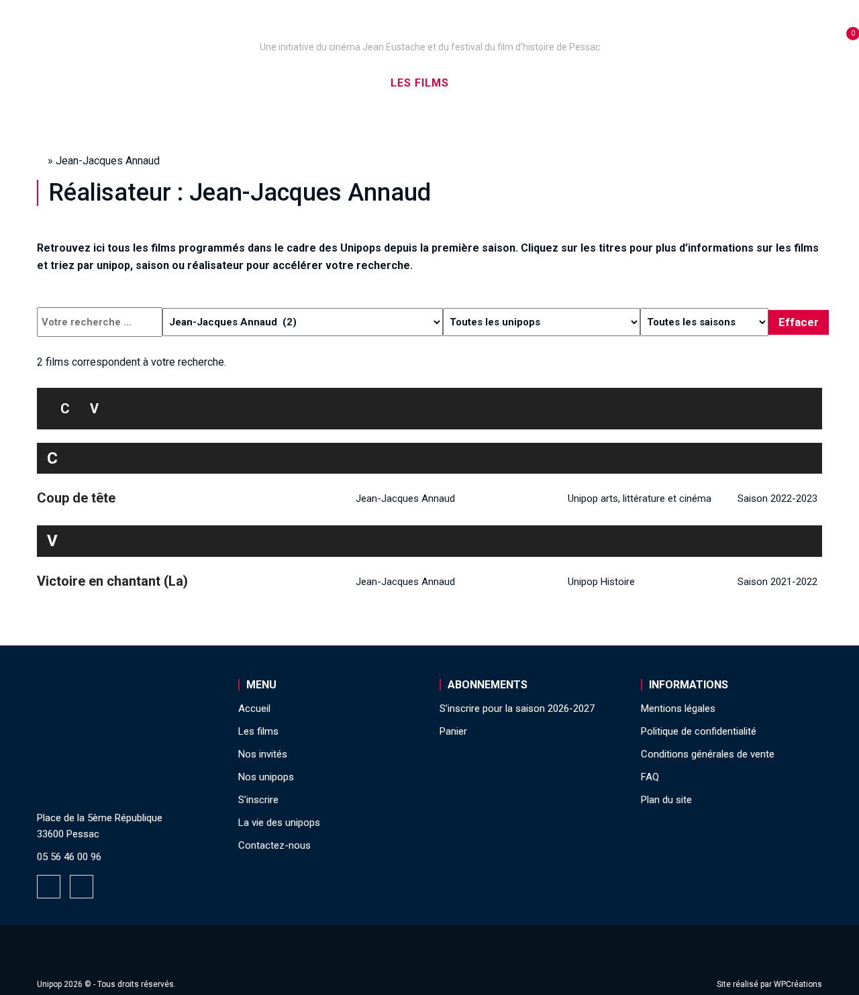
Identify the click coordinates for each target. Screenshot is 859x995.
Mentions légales (678, 708)
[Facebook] (48, 886)
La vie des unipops (710, 82)
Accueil (116, 82)
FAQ (650, 777)
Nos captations (317, 82)
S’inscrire (597, 82)
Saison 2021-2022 (777, 582)
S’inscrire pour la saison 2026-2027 (517, 708)
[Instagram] (81, 886)
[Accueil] (429, 28)
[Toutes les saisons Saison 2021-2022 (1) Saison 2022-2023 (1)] (704, 322)
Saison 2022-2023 (777, 498)
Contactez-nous (274, 845)
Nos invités (508, 82)
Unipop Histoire (601, 582)
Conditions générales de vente (707, 754)
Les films (420, 82)
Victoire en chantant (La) (112, 581)
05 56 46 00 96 (69, 857)
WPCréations (798, 984)
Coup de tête (76, 498)
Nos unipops (203, 82)
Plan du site (666, 800)
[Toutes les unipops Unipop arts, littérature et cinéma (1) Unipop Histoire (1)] (541, 322)
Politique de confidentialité (698, 731)
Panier (453, 731)
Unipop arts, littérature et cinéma (639, 498)
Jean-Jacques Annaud (405, 498)
